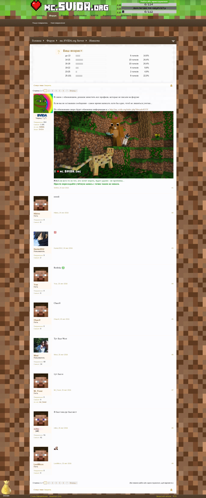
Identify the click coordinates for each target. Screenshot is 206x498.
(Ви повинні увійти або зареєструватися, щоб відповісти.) (151, 483)
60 (44, 362)
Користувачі (109, 15)
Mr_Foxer (38, 391)
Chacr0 (37, 320)
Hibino (37, 214)
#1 (172, 188)
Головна (40, 15)
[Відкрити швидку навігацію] (173, 41)
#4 (172, 284)
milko (56, 428)
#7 (172, 390)
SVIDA (41, 129)
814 (45, 122)
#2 (172, 213)
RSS (175, 496)
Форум (52, 15)
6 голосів (134, 55)
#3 (172, 248)
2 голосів (134, 71)
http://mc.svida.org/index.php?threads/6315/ (128, 109)
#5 (172, 319)
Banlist (64, 15)
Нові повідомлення (58, 23)
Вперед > (73, 91)
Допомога (126, 15)
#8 (172, 428)
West (36, 355)
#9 (172, 463)
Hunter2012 (39, 249)
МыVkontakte (80, 15)
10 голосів (133, 60)
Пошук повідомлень (40, 23)
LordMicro (38, 464)
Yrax (36, 284)
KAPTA (94, 15)
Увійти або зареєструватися (154, 1)
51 (44, 435)
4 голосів (134, 68)
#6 (172, 354)
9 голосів (134, 76)
